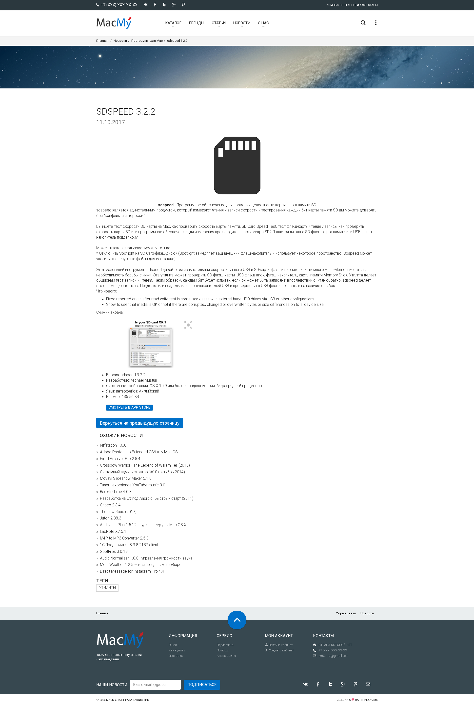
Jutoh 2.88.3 (110, 518)
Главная (102, 40)
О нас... (174, 645)
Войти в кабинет (280, 645)
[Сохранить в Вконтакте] (145, 4)
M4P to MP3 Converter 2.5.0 (124, 538)
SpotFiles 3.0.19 (114, 551)
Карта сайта (226, 656)
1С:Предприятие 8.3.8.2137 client (129, 545)
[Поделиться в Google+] (174, 4)
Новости (120, 40)
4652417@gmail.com (333, 656)
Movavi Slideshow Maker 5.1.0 (126, 478)
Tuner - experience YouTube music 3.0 (132, 485)
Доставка (176, 656)
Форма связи (346, 613)
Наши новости (111, 685)
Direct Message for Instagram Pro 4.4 (132, 571)
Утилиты (107, 588)
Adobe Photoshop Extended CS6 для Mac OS (139, 452)
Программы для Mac (147, 40)
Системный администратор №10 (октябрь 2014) (142, 472)
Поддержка (225, 645)
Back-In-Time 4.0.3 (116, 492)
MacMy (111, 700)
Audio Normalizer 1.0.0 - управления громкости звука (146, 558)
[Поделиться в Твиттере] (164, 4)
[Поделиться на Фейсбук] (155, 4)
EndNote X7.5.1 (113, 531)
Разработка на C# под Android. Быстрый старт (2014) (146, 498)
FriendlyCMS (368, 700)
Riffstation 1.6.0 (113, 445)
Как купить (177, 650)
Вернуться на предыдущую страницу (139, 423)
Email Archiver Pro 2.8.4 (120, 458)
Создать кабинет (281, 650)
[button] (188, 325)
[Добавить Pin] (183, 4)
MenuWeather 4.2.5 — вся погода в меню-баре (140, 564)
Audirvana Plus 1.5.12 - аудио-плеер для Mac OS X (143, 525)
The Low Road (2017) (118, 512)
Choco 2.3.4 (110, 505)
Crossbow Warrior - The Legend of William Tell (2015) (145, 465)
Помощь (223, 650)
